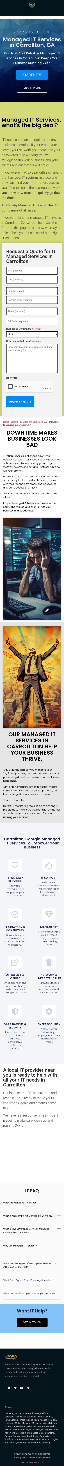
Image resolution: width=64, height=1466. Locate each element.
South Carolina (47, 1436)
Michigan (52, 1423)
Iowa (36, 1420)
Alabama (9, 1413)
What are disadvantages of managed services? (29, 1293)
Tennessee (24, 1439)
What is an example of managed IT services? (27, 1215)
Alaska (17, 1413)
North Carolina (17, 1433)
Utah (38, 1439)
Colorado (9, 1416)
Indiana (29, 1420)
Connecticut (20, 1416)
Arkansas (34, 1413)
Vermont (46, 1439)
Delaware (31, 1416)
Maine (18, 1423)
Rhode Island (33, 1436)
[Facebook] (9, 1388)
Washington (10, 1442)
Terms (25, 1457)
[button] (32, 11)
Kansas (43, 1420)
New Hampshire (20, 1429)
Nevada (8, 1429)
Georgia (14, 421)
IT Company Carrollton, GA (33, 421)
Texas (32, 1439)
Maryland (26, 1423)
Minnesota (10, 1426)
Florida (40, 1416)
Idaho (15, 1420)
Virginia (55, 1439)
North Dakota (31, 1433)
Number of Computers (23, 329)
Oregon (8, 1436)
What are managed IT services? (20, 1202)
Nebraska (51, 1426)
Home (6, 421)
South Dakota (11, 1439)
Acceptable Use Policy (39, 1457)
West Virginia (23, 1442)
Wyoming (45, 1442)
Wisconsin (36, 1442)
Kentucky (52, 1420)
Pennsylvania (19, 1436)
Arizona (25, 1413)
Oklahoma (49, 1433)
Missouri (31, 1426)
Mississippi (21, 1426)
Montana (41, 1426)
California (45, 1413)
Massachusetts (39, 1423)
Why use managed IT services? (20, 1245)
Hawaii (8, 1420)
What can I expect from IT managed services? (28, 1280)
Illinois (22, 1420)
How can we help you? (23, 341)
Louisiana (9, 1423)
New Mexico (47, 1429)
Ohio (41, 1433)
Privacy (17, 1457)
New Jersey (34, 1429)
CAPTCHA (12, 378)
